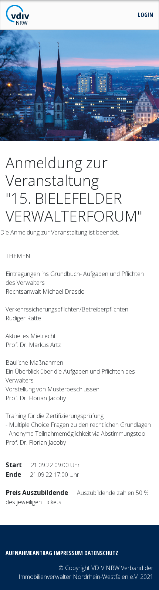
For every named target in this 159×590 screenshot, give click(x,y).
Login (145, 15)
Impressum (68, 553)
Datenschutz (101, 553)
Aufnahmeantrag (29, 553)
